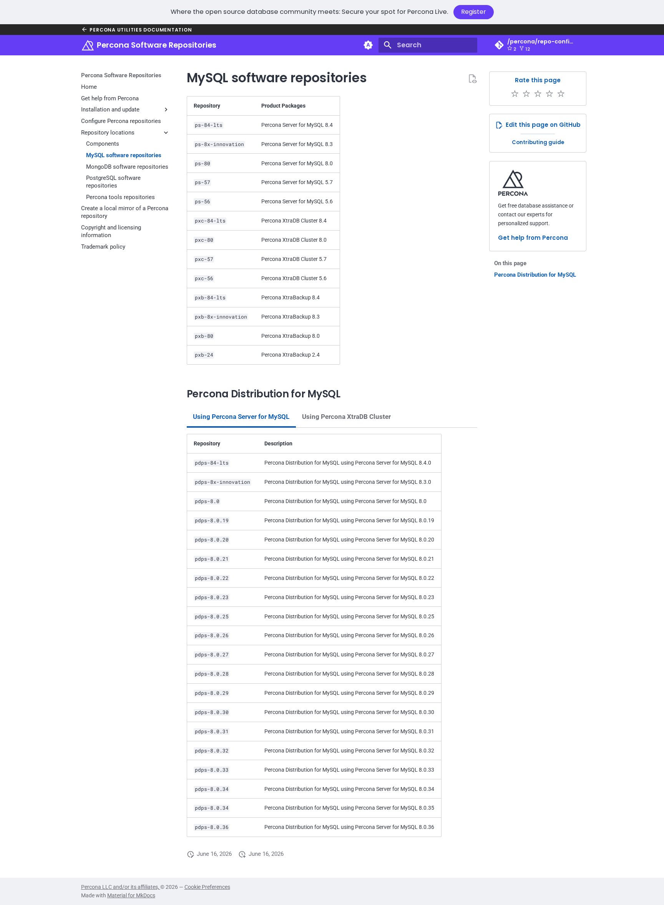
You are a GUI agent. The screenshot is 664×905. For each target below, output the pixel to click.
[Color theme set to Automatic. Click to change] (368, 45)
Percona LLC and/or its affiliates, (120, 887)
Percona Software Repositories (121, 75)
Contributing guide (538, 142)
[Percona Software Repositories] (87, 45)
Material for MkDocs (131, 895)
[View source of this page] (472, 78)
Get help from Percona (533, 238)
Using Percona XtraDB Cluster (346, 416)
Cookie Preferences (207, 887)
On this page (510, 263)
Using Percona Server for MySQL (241, 416)
